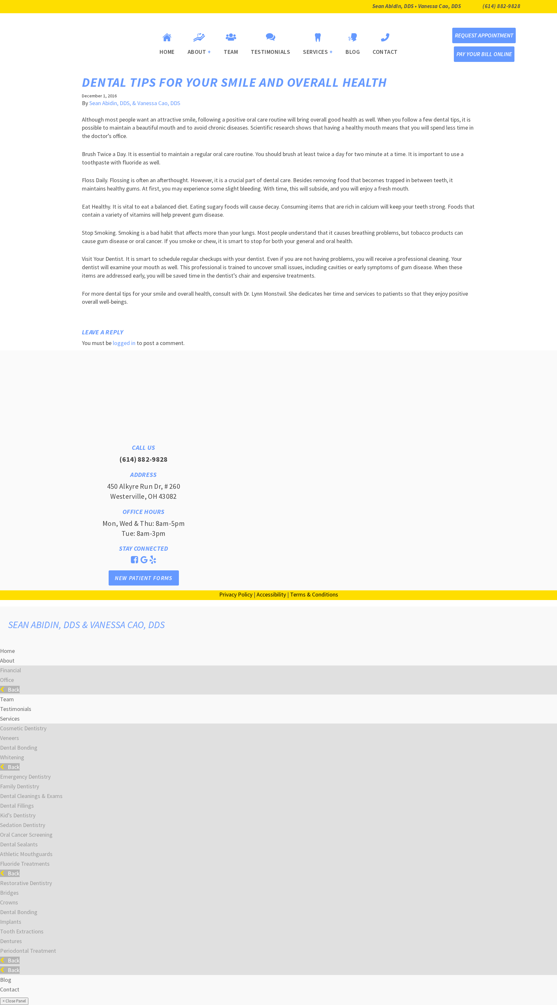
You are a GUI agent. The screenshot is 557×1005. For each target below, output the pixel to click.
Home (167, 51)
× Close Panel (14, 1001)
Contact (385, 51)
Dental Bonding (18, 747)
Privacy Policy (235, 594)
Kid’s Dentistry (17, 815)
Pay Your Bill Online (484, 54)
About (199, 51)
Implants (10, 921)
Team (231, 51)
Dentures (11, 941)
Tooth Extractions (22, 931)
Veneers (9, 738)
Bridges (9, 892)
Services (318, 51)
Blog (353, 51)
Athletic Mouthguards (26, 854)
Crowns (9, 902)
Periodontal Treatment (28, 950)
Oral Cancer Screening (26, 834)
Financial (10, 670)
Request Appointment (484, 35)
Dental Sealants (19, 844)
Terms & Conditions (314, 594)
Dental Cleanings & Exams (31, 796)
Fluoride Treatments (25, 863)
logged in (124, 343)
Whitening (12, 757)
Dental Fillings (17, 805)
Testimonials (270, 51)
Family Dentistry (19, 786)
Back (13, 689)
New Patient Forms (143, 578)
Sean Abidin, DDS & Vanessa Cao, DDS (86, 624)
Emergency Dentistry (25, 776)
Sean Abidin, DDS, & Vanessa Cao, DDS (134, 103)
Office (7, 680)
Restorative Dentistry (26, 883)
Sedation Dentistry (22, 825)
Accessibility (271, 594)
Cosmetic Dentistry (23, 728)
